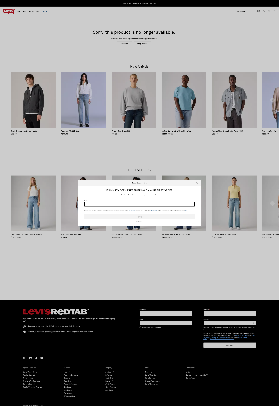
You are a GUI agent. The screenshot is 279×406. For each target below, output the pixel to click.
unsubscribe (132, 210)
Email (86, 200)
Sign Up (139, 217)
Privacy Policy (154, 210)
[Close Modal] (197, 183)
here (186, 210)
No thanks (139, 222)
